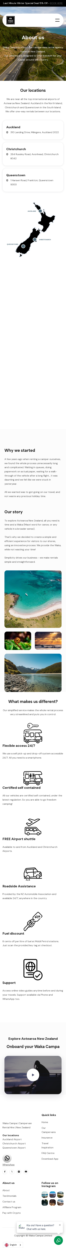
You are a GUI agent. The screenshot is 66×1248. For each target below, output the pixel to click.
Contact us (8, 1201)
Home (45, 1122)
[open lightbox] (33, 1075)
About (6, 1190)
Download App (50, 1158)
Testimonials (9, 1195)
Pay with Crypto (11, 1212)
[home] (12, 20)
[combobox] (13, 1245)
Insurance (47, 1137)
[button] (57, 20)
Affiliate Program (11, 1207)
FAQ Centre (48, 1153)
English (13, 1245)
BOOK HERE (56, 3)
